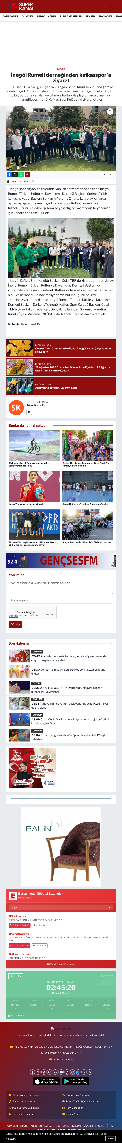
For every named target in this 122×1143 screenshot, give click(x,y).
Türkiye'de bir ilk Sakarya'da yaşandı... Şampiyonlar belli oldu (29, 464)
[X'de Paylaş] (15, 174)
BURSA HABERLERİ (71, 16)
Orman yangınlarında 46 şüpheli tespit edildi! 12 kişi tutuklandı (68, 737)
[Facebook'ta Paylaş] (9, 174)
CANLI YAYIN (10, 16)
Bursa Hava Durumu (78, 1095)
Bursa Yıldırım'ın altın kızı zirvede (26, 504)
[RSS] (89, 1072)
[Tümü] (111, 643)
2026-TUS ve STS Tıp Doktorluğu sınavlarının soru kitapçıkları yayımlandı (67, 690)
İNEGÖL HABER (46, 16)
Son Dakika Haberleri (23, 1114)
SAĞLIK (99, 1125)
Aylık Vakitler (17, 1015)
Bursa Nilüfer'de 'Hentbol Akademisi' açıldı (85, 504)
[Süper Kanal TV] (22, 6)
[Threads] (72, 1072)
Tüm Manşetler (74, 1107)
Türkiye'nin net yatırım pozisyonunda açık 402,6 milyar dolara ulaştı (69, 705)
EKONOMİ (105, 16)
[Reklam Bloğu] (61, 846)
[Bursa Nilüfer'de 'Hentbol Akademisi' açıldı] (88, 486)
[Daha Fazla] (27, 174)
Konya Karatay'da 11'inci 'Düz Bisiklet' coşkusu (86, 542)
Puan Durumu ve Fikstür (25, 1107)
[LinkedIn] (55, 1072)
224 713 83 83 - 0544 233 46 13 (63, 1053)
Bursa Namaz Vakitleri (25, 1101)
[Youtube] (61, 1072)
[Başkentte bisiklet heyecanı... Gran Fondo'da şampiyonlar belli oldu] (88, 445)
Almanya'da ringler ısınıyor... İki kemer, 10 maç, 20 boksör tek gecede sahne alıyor (33, 543)
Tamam (110, 1138)
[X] (38, 1072)
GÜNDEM (27, 16)
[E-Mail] (29, 412)
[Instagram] (49, 1072)
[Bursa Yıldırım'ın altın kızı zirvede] (34, 486)
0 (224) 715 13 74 (20, 945)
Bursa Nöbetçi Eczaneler (26, 1095)
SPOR (61, 68)
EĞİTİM (90, 16)
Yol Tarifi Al (41, 925)
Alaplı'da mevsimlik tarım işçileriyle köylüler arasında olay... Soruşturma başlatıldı (68, 658)
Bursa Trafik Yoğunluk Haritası (83, 1101)
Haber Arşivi (73, 1114)
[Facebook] (32, 1072)
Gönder (15, 624)
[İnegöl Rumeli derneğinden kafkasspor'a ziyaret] (61, 138)
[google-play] (76, 1081)
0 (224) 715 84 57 (21, 925)
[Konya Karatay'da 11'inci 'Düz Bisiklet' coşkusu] (88, 524)
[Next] (78, 1072)
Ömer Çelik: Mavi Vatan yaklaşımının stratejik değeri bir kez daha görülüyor (70, 721)
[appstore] (46, 1081)
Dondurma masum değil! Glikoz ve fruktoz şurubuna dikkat (68, 671)
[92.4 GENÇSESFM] (64, 560)
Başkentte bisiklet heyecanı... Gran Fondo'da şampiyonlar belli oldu (85, 464)
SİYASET (88, 1125)
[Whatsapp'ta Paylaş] (21, 174)
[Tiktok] (66, 1072)
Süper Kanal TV (36, 405)
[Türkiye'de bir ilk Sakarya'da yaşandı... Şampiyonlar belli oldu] (34, 445)
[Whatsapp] (84, 1072)
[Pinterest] (44, 1072)
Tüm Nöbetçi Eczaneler (62, 964)
